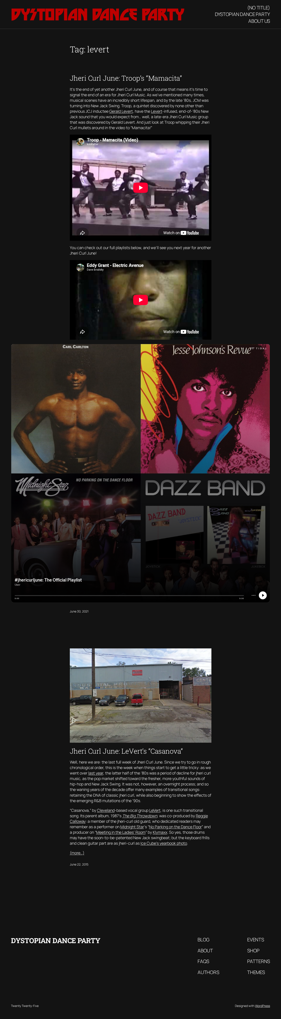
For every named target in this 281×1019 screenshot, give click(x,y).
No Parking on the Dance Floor (175, 826)
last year (95, 773)
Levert (156, 111)
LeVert (154, 810)
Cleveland (106, 810)
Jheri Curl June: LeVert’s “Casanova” (126, 751)
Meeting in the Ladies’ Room (121, 832)
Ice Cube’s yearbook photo (163, 843)
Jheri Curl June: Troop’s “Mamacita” (126, 78)
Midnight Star (132, 826)
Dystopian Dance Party (97, 14)
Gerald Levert (121, 111)
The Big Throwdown (139, 815)
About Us (259, 21)
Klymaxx (160, 832)
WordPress (262, 1006)
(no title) (258, 7)
